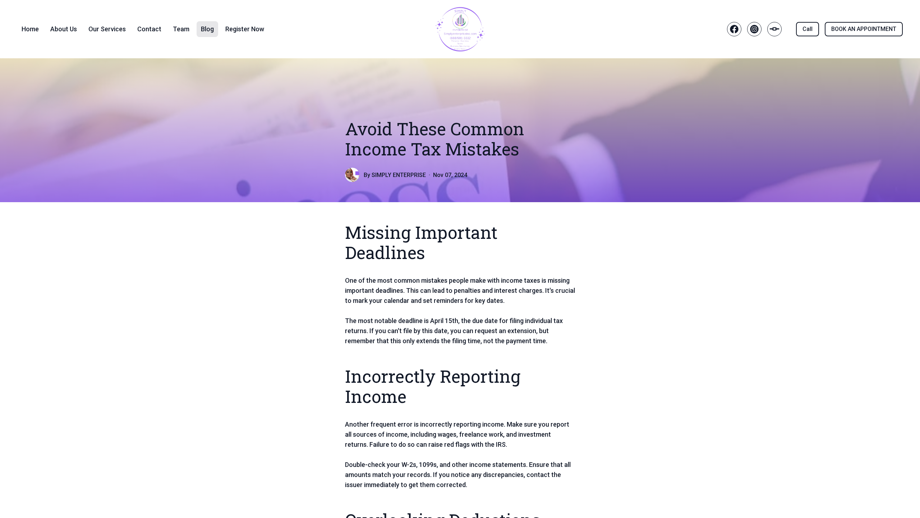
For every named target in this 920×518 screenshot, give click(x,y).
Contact (149, 29)
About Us (63, 29)
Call (807, 29)
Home (30, 29)
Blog (207, 29)
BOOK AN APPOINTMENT (863, 29)
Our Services (107, 29)
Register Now (244, 29)
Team (181, 29)
